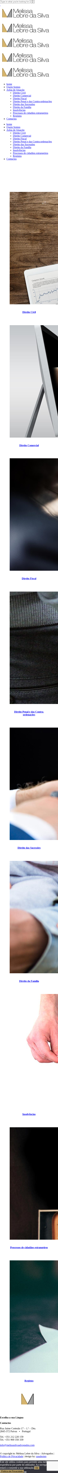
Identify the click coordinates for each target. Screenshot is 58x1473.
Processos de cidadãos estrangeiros (29, 1247)
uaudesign (41, 1456)
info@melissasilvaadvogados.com (17, 1445)
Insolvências (29, 1114)
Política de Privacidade (11, 1456)
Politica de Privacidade (12, 1471)
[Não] (25, 1472)
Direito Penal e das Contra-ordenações (29, 713)
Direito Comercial (29, 445)
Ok (36, 1468)
